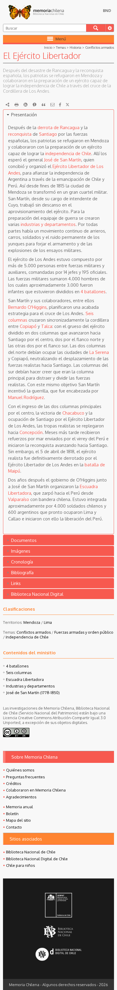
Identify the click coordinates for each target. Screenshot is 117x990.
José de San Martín (62, 159)
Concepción (31, 432)
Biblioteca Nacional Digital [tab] (37, 594)
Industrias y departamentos (30, 686)
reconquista (20, 134)
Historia (75, 47)
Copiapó (28, 326)
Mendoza (31, 622)
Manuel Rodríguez (26, 397)
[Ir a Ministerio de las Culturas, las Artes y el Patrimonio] (58, 905)
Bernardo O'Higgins (27, 307)
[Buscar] (96, 28)
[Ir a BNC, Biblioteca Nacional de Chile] (58, 931)
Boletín (12, 813)
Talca (46, 326)
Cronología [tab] (22, 561)
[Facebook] (60, 105)
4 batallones (93, 291)
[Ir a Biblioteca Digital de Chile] (58, 954)
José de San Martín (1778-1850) (33, 692)
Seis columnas (19, 672)
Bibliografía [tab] (22, 572)
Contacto (14, 827)
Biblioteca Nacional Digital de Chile (37, 858)
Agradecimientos (21, 797)
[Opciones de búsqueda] (109, 28)
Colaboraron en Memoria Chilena (36, 790)
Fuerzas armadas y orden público (83, 632)
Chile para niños (20, 865)
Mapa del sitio (18, 820)
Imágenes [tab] (20, 551)
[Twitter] (67, 105)
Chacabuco (73, 412)
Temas (61, 47)
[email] (53, 105)
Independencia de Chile (27, 637)
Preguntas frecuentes (25, 776)
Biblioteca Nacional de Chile (31, 852)
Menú (61, 38)
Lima (48, 622)
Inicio (48, 47)
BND (107, 10)
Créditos (13, 783)
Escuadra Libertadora (25, 679)
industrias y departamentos (48, 224)
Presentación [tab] (24, 114)
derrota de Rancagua (59, 127)
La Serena (99, 352)
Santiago (48, 134)
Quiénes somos (20, 770)
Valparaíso (18, 499)
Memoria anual (19, 806)
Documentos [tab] (24, 540)
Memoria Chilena (36, 11)
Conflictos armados (99, 47)
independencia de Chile (68, 153)
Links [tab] (16, 583)
